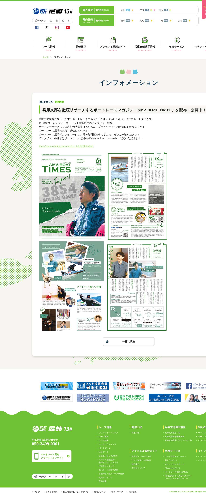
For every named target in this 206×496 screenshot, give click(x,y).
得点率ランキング (106, 466)
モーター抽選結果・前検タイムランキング (108, 461)
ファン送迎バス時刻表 (141, 460)
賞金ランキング (105, 477)
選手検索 (103, 481)
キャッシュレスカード (174, 464)
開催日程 (135, 433)
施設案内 (135, 464)
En (51, 21)
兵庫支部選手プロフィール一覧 (178, 440)
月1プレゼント (171, 460)
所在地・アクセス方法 (141, 456)
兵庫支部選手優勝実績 (174, 436)
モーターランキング (107, 444)
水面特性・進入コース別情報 (111, 474)
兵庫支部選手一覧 (172, 433)
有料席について (138, 468)
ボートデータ (104, 448)
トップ (45, 57)
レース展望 (103, 436)
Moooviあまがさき (173, 468)
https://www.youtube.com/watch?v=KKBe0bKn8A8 (66, 146)
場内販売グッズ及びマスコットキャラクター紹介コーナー (178, 477)
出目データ (103, 452)
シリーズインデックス (108, 433)
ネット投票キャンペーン (175, 456)
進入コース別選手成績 (108, 470)
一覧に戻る (128, 341)
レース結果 (103, 440)
